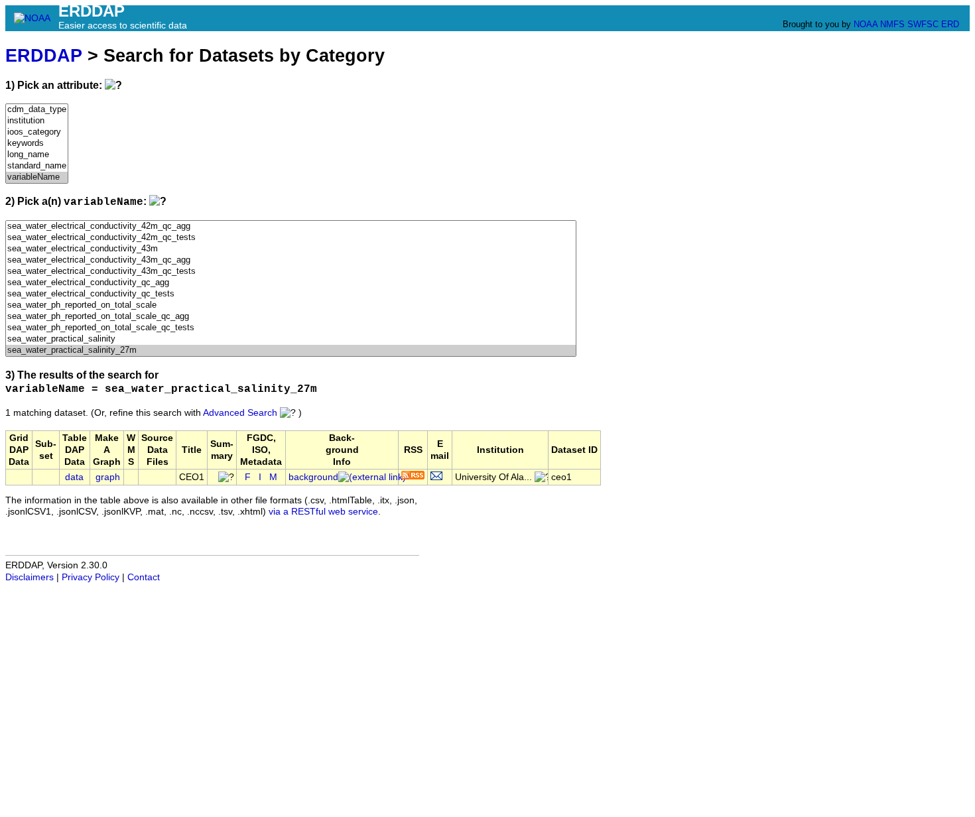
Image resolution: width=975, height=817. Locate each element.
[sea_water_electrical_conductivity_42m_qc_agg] (291, 226)
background (313, 477)
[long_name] (37, 154)
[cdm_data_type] (37, 109)
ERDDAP (43, 55)
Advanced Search (240, 413)
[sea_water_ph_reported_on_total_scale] (291, 305)
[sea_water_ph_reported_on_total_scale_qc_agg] (291, 316)
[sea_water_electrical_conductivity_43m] (291, 249)
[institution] (37, 121)
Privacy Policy (90, 577)
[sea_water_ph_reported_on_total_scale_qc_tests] (291, 328)
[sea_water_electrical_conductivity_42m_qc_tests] (291, 237)
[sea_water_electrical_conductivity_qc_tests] (291, 294)
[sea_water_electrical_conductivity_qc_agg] (291, 282)
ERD (950, 24)
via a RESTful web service (323, 512)
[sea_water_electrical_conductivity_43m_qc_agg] (291, 260)
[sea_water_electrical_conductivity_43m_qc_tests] (291, 271)
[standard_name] (37, 166)
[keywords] (37, 143)
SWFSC (923, 24)
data (74, 477)
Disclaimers (29, 577)
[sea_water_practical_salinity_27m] (291, 350)
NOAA (866, 24)
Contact (143, 577)
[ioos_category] (37, 132)
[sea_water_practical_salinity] (291, 339)
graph (108, 477)
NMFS (892, 24)
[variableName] (37, 177)
